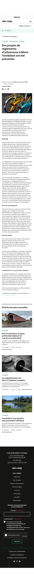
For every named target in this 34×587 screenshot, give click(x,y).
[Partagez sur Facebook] (3, 89)
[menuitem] (25, 26)
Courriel (17, 510)
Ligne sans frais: (17, 462)
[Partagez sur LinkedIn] (8, 89)
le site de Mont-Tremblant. (16, 294)
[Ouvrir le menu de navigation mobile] (30, 21)
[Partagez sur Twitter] (5, 89)
